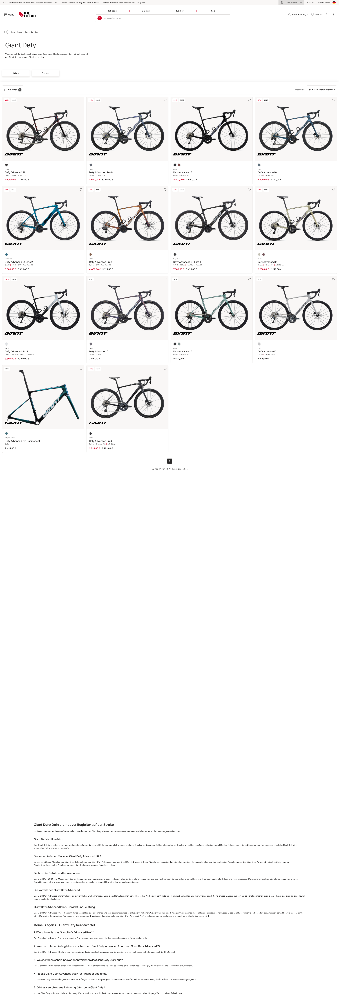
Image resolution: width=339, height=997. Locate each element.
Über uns (310, 2)
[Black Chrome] (90, 433)
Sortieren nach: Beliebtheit (322, 89)
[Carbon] (175, 164)
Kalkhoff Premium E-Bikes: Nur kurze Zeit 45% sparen (124, 2)
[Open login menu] (328, 14)
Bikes (16, 73)
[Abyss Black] (175, 344)
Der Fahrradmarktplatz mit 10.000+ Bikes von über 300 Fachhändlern (30, 2)
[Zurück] (6, 32)
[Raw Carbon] (175, 254)
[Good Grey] (259, 344)
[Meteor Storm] (90, 254)
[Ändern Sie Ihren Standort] (334, 2)
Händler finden (324, 2)
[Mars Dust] (179, 164)
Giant (41, 845)
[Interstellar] (90, 164)
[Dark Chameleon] (6, 433)
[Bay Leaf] (259, 254)
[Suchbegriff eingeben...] (99, 18)
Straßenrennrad (95, 895)
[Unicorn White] (6, 344)
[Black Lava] (6, 164)
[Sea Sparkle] (6, 254)
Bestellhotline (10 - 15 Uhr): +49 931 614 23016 (80, 2)
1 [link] (169, 461)
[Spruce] (179, 344)
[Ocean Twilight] (259, 164)
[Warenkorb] (334, 14)
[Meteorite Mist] (90, 344)
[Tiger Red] (263, 254)
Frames (45, 73)
